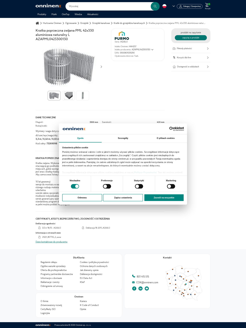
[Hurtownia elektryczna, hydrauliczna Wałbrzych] (173, 290)
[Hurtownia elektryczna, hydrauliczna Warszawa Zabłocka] (192, 280)
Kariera (83, 301)
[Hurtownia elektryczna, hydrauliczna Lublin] (197, 286)
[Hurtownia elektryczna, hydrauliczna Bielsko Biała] (183, 295)
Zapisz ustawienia (123, 198)
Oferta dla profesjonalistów (54, 270)
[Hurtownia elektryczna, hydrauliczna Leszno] (175, 284)
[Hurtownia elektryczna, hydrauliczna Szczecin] (167, 273)
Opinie (83, 309)
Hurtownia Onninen (52, 23)
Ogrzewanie (71, 23)
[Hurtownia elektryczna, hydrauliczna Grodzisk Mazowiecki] (189, 282)
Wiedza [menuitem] (78, 14)
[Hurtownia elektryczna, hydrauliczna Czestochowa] (184, 290)
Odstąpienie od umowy (52, 286)
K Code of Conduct (89, 305)
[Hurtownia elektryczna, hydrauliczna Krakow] (188, 294)
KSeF (82, 282)
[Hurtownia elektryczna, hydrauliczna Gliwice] (182, 292)
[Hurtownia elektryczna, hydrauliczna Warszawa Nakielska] (190, 280)
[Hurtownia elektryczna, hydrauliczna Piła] (175, 275)
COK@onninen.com (147, 282)
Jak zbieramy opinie (89, 270)
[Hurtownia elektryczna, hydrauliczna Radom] (191, 286)
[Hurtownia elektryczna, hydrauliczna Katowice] (183, 293)
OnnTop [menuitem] (65, 14)
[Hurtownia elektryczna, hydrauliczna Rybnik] (182, 294)
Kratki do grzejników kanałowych (129, 23)
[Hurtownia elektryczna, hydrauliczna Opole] (179, 291)
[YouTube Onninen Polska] (147, 289)
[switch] (107, 186)
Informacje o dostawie (51, 278)
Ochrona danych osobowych (93, 266)
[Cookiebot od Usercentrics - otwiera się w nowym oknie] (171, 129)
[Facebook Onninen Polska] (134, 289)
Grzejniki (84, 23)
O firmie (44, 301)
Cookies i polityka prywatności (94, 262)
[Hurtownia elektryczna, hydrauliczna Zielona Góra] (170, 283)
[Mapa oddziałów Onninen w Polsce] (183, 300)
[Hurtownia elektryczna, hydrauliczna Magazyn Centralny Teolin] (186, 284)
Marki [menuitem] (54, 14)
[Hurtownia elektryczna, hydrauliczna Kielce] (189, 289)
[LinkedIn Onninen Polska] (140, 289)
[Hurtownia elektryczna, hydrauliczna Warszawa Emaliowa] (191, 281)
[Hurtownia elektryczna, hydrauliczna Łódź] (185, 284)
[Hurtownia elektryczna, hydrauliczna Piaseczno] (190, 282)
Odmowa (82, 198)
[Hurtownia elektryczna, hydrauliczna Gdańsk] (182, 268)
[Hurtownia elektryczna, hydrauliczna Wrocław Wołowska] (175, 288)
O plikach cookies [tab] (166, 138)
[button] (155, 6)
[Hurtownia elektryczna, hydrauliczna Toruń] (181, 276)
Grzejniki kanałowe (101, 23)
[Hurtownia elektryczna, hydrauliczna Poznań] (175, 280)
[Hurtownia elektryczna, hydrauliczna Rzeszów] (195, 294)
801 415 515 (143, 276)
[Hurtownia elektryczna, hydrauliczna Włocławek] (183, 279)
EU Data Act (86, 278)
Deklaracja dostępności (91, 274)
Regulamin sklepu (49, 262)
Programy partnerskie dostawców (57, 274)
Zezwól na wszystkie (164, 198)
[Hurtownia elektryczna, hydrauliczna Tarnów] (190, 294)
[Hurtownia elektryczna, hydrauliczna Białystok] (198, 275)
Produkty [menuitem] (41, 14)
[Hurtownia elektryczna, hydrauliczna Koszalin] (172, 269)
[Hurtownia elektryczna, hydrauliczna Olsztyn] (188, 271)
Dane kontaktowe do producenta (51, 242)
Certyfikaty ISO (48, 309)
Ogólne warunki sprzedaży (53, 266)
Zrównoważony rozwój (51, 305)
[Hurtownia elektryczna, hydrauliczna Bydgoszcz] (180, 276)
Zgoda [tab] (80, 138)
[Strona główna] (38, 23)
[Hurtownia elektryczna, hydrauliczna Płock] (186, 280)
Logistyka (45, 313)
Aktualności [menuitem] (92, 14)
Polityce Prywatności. (145, 172)
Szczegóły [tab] (123, 138)
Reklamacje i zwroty (50, 282)
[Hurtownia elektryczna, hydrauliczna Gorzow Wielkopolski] (169, 279)
